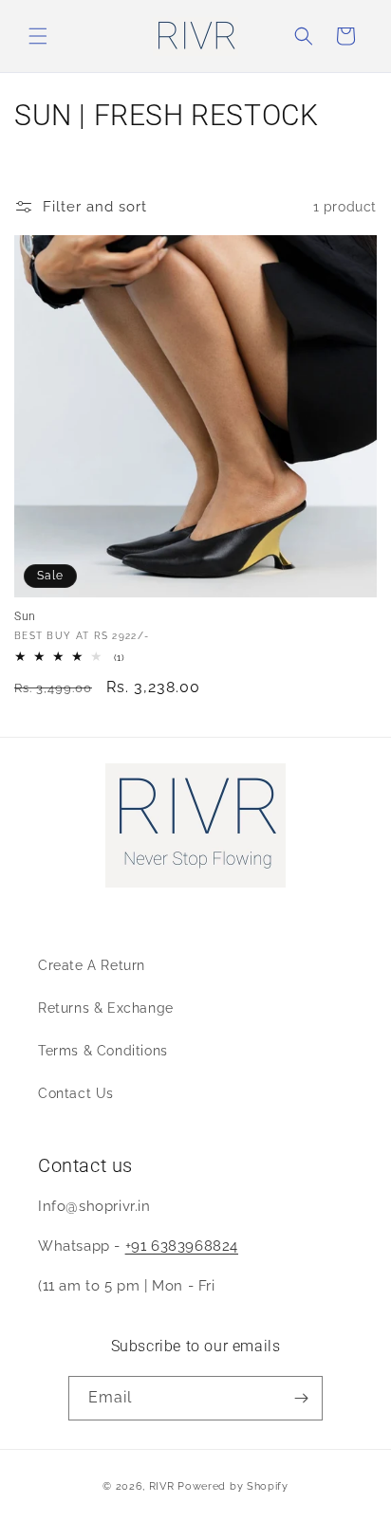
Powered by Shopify (233, 1486)
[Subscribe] (301, 1398)
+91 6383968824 (181, 1246)
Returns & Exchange (106, 1008)
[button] (38, 36)
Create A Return (91, 965)
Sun (25, 616)
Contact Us (76, 1093)
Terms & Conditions (103, 1050)
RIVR (162, 1486)
